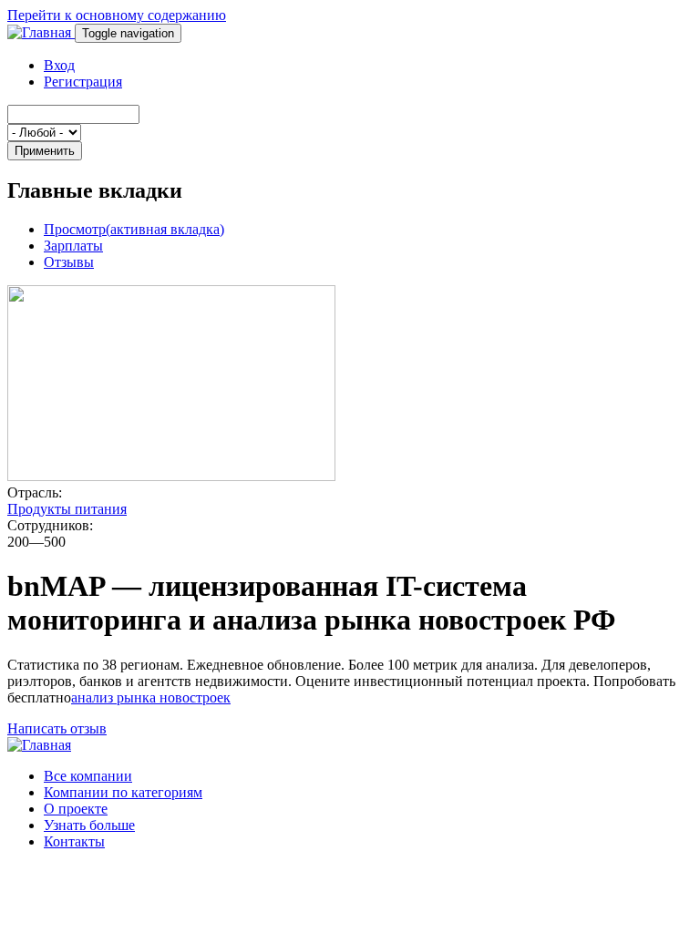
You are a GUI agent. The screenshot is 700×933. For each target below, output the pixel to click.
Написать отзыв (57, 728)
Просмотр (134, 229)
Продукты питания (67, 509)
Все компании (88, 776)
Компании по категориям (123, 792)
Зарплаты (73, 245)
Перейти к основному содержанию (116, 15)
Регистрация (83, 81)
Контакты (74, 841)
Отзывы (69, 262)
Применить (45, 151)
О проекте (76, 808)
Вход (59, 65)
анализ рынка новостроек (151, 697)
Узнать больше (89, 825)
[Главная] (41, 32)
